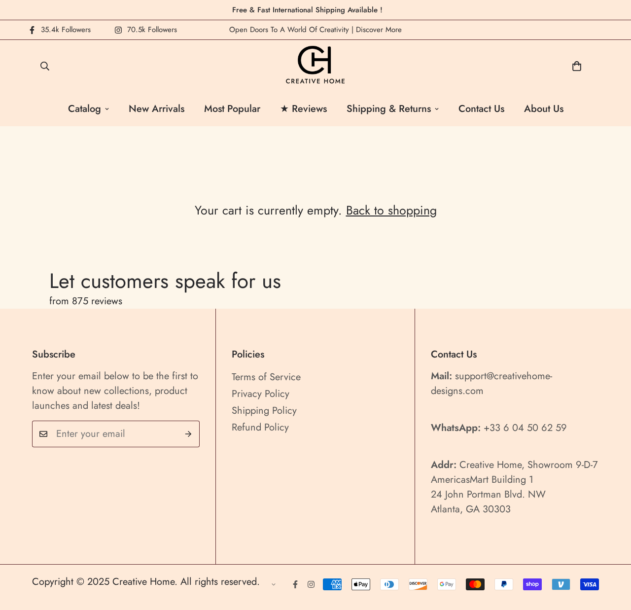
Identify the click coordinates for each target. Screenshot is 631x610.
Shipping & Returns (389, 109)
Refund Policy (260, 427)
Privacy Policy (260, 394)
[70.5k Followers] (311, 584)
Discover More (379, 29)
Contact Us (481, 109)
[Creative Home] (316, 66)
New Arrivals (156, 109)
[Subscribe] (188, 434)
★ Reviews (303, 109)
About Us (543, 109)
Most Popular (232, 109)
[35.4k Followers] (295, 584)
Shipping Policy (264, 410)
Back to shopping (391, 210)
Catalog (84, 109)
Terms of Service (266, 377)
